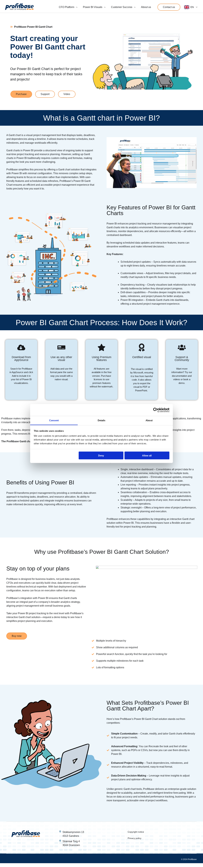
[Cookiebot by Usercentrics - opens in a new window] (155, 410)
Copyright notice (136, 832)
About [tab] (149, 420)
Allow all (147, 455)
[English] (191, 7)
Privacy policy (134, 838)
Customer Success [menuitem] (121, 7)
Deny (101, 455)
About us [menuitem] (146, 7)
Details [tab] (101, 420)
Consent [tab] (54, 420)
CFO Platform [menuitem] (66, 7)
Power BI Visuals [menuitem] (92, 7)
